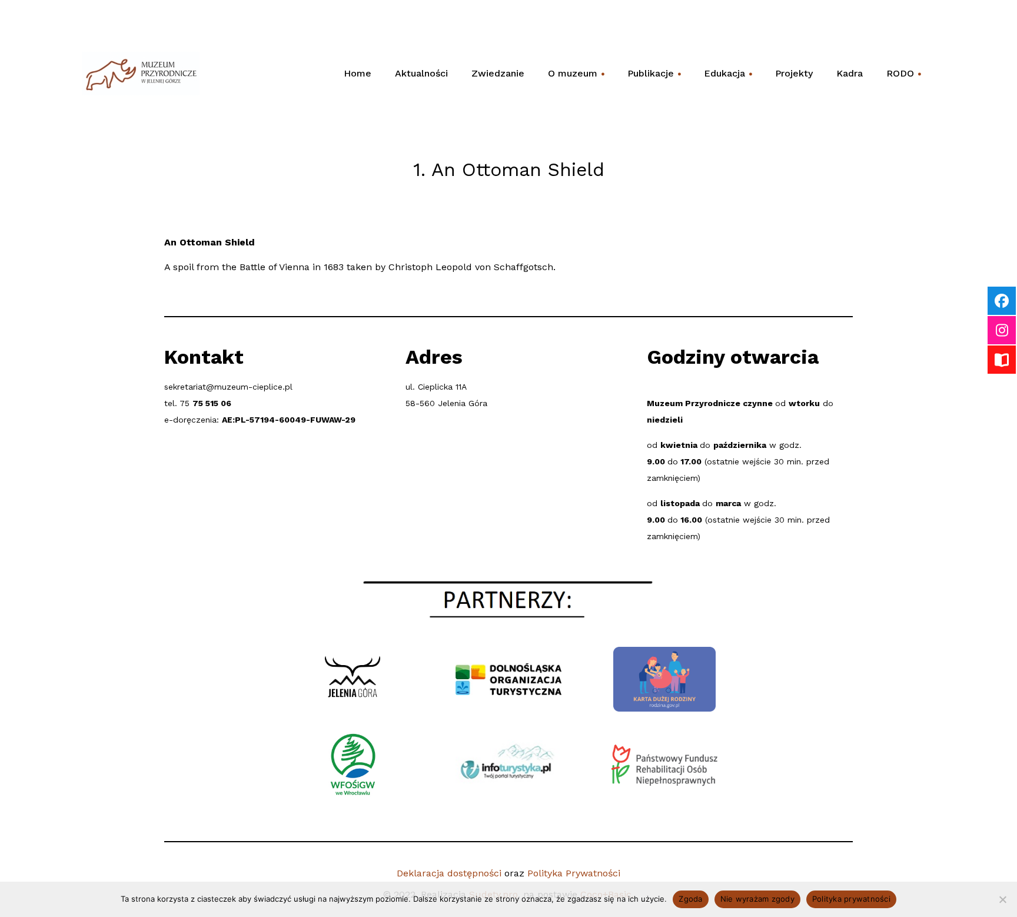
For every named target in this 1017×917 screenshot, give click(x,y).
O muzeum (577, 77)
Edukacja (728, 77)
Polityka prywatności (851, 898)
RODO (904, 77)
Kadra (849, 73)
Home (357, 73)
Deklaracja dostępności (449, 873)
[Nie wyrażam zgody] (1002, 899)
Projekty (794, 73)
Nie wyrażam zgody (757, 898)
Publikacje (654, 77)
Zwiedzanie (497, 73)
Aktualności (421, 73)
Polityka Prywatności (573, 873)
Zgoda (690, 898)
